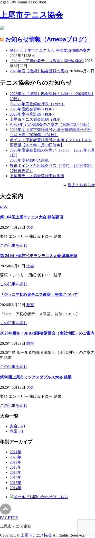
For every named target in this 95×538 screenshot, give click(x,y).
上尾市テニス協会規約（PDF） (37, 119)
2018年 (15, 467)
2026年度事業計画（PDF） (33, 114)
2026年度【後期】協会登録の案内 (39, 71)
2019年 (15, 462)
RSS (3, 207)
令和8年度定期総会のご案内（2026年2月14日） (51, 124)
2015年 (15, 483)
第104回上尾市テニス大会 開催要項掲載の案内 (50, 50)
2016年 (15, 477)
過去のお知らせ (81, 185)
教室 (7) (16, 431)
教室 (30, 305)
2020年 (15, 457)
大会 (30, 227)
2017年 (15, 472)
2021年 (15, 452)
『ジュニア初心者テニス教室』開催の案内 (47, 61)
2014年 (15, 488)
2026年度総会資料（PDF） (33, 109)
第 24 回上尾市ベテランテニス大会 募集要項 (38, 256)
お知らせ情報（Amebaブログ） (47, 39)
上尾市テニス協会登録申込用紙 (37, 176)
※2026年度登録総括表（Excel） (37, 104)
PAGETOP (9, 518)
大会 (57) (17, 426)
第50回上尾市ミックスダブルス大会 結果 (36, 377)
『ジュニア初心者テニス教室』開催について (39, 294)
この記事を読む (13, 245)
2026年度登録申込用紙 (29, 160)
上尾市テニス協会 (31, 14)
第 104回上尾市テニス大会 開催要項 (31, 217)
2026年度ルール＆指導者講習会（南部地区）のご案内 (47, 333)
